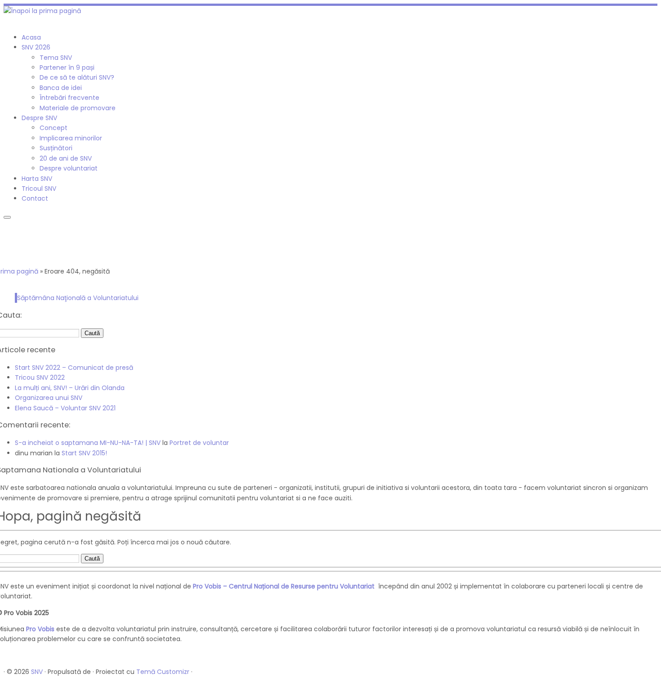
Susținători (56, 148)
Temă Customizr (162, 671)
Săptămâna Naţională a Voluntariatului (77, 297)
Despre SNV (39, 117)
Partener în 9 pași (67, 67)
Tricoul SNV (39, 188)
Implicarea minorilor (71, 138)
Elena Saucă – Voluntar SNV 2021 (65, 408)
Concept (53, 127)
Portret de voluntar (199, 442)
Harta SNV (37, 178)
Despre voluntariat (69, 168)
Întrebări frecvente (69, 97)
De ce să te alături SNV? (77, 77)
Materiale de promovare (78, 107)
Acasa (31, 37)
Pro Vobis (40, 628)
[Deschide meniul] (7, 217)
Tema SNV (56, 57)
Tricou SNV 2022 (40, 377)
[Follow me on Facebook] (6, 20)
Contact (35, 198)
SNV (37, 671)
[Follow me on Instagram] (11, 20)
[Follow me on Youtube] (15, 20)
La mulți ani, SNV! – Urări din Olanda (70, 387)
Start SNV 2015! (84, 453)
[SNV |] (42, 10)
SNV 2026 (36, 47)
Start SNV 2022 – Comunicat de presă (74, 367)
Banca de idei (61, 87)
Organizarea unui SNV (48, 397)
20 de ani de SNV (66, 158)
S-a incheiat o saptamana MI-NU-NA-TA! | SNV (88, 442)
